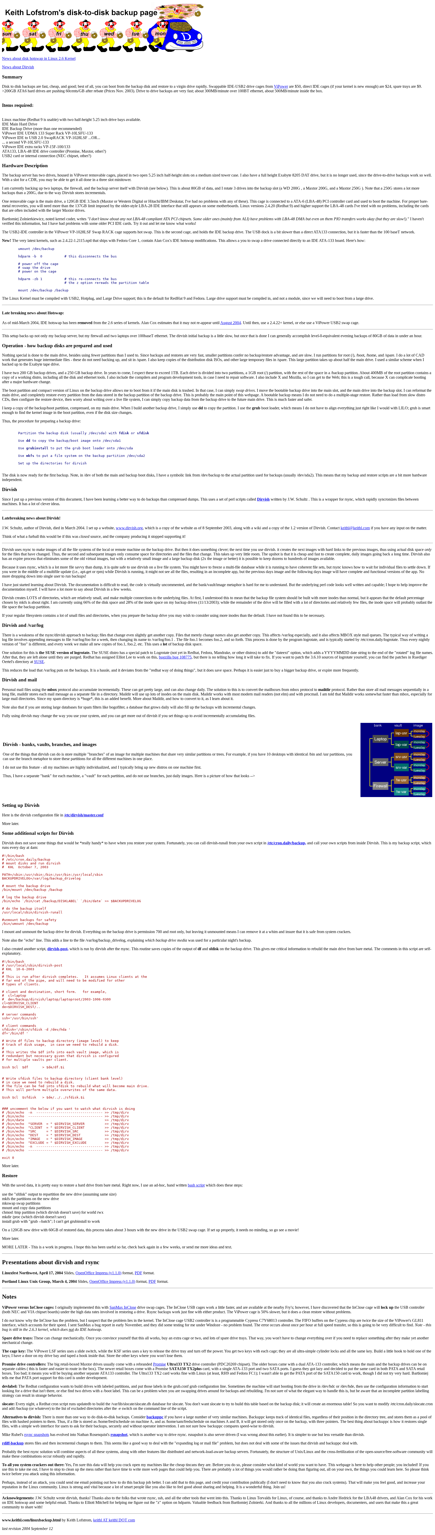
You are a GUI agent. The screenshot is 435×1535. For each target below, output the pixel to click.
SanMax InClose (123, 1307)
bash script (196, 1185)
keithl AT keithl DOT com (114, 1520)
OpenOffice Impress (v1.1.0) (98, 1273)
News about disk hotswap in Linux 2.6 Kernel (39, 58)
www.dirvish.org (129, 528)
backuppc (155, 1417)
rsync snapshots (36, 1434)
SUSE (39, 662)
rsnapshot (119, 1434)
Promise (159, 1364)
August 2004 (230, 323)
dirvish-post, (57, 949)
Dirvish (263, 499)
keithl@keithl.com (355, 528)
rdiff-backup (13, 1443)
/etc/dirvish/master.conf (83, 815)
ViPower (281, 86)
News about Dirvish (18, 67)
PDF (138, 1273)
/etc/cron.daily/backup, (286, 843)
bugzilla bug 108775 (175, 657)
